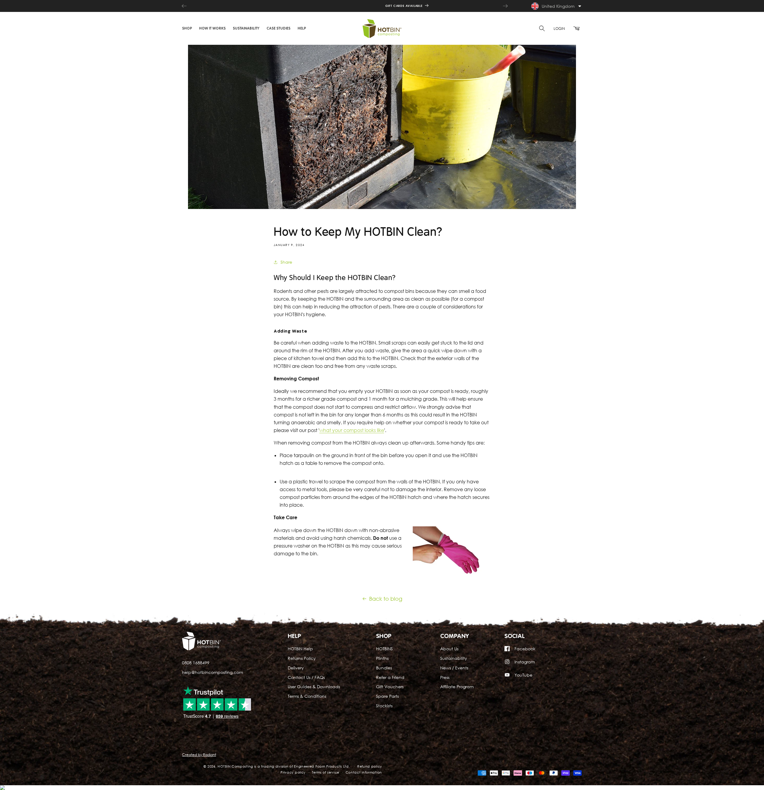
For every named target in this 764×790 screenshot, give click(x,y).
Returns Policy (302, 658)
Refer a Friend (390, 677)
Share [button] (286, 262)
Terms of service (325, 772)
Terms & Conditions (307, 696)
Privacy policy (293, 772)
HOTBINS (384, 648)
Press (444, 677)
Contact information (364, 772)
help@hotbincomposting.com (212, 672)
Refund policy (369, 766)
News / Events (454, 667)
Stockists (384, 705)
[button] (186, 28)
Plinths (382, 658)
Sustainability (453, 658)
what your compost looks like (351, 430)
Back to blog (385, 598)
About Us (449, 648)
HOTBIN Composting (235, 766)
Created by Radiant (199, 754)
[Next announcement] (505, 6)
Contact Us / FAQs (306, 677)
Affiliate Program (457, 686)
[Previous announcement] (184, 6)
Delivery (296, 667)
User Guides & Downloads (314, 686)
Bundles (384, 667)
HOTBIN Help (300, 648)
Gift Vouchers (389, 686)
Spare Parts (387, 696)
